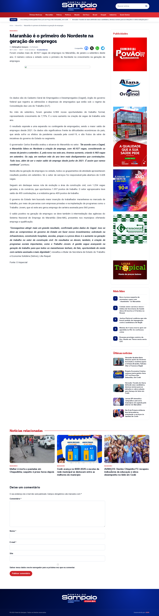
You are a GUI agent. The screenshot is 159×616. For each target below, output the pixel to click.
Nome (13, 531)
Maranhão (49, 15)
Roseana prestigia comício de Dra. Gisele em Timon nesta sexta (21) (133, 339)
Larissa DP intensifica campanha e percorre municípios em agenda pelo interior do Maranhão (135, 402)
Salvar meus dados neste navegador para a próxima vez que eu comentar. (42, 567)
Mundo (77, 15)
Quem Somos (125, 15)
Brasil (95, 15)
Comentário (15, 499)
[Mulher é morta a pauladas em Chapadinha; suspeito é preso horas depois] (32, 449)
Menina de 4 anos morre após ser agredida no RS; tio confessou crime (132, 330)
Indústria (113, 15)
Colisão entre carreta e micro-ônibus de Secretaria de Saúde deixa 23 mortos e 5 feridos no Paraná (131, 310)
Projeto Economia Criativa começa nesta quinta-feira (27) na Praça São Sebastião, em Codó (135, 374)
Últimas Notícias (35, 15)
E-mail (13, 542)
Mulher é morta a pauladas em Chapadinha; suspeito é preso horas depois (32, 470)
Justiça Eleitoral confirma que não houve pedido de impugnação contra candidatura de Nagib (133, 320)
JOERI (147, 612)
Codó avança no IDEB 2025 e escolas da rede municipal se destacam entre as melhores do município (78, 472)
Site (11, 553)
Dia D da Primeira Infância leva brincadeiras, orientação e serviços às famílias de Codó (135, 413)
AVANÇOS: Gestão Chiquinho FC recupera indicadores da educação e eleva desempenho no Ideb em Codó (126, 472)
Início (11, 25)
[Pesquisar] (146, 6)
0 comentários (42, 50)
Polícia (59, 15)
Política (68, 15)
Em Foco (86, 15)
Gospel (103, 15)
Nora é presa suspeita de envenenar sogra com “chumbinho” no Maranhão (130, 299)
